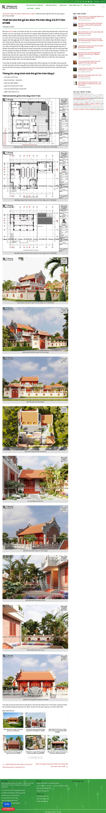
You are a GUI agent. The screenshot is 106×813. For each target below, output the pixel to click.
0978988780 (8, 809)
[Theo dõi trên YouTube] (91, 2)
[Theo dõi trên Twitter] (83, 2)
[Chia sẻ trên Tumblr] (41, 757)
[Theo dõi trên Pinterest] (86, 2)
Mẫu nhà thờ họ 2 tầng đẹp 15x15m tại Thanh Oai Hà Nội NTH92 (90, 17)
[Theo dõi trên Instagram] (78, 2)
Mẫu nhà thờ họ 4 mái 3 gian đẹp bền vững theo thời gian (90, 32)
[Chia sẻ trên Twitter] (32, 757)
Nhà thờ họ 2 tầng (28, 14)
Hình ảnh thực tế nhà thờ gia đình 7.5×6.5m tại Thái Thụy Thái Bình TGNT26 (89, 54)
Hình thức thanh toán (43, 799)
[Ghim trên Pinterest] (35, 757)
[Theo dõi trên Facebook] (76, 2)
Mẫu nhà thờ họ (51, 5)
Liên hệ (103, 1)
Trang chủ (5, 14)
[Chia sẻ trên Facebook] (29, 757)
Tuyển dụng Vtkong (42, 801)
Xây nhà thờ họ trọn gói (34, 5)
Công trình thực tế (75, 5)
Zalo (7, 804)
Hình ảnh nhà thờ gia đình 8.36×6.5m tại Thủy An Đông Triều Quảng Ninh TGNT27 (90, 25)
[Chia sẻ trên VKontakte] (38, 757)
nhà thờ (10, 31)
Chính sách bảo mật (43, 796)
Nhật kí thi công (89, 5)
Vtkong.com (45, 791)
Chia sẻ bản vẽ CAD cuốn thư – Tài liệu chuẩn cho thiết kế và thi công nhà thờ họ (89, 83)
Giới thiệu (96, 1)
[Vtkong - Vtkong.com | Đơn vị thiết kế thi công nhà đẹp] (13, 7)
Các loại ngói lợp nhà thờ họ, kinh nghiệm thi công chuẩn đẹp (89, 62)
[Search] (103, 6)
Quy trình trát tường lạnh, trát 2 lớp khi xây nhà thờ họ (89, 75)
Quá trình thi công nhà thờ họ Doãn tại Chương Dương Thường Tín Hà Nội (90, 39)
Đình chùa (63, 5)
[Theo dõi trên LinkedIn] (89, 2)
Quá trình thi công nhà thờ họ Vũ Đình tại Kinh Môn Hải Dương (90, 46)
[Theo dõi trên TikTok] (81, 2)
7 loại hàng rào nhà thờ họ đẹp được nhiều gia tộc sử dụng (90, 69)
